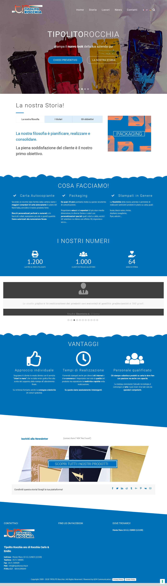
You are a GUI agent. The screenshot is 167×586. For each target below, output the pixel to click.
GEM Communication (102, 579)
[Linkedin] (122, 488)
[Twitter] (117, 488)
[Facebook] (113, 488)
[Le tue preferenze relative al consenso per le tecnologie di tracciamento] (162, 581)
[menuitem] (82, 9)
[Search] (154, 9)
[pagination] (68, 320)
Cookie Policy (130, 579)
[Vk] (145, 488)
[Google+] (136, 488)
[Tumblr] (131, 488)
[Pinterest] (141, 488)
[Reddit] (127, 488)
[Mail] (150, 488)
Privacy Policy (118, 579)
